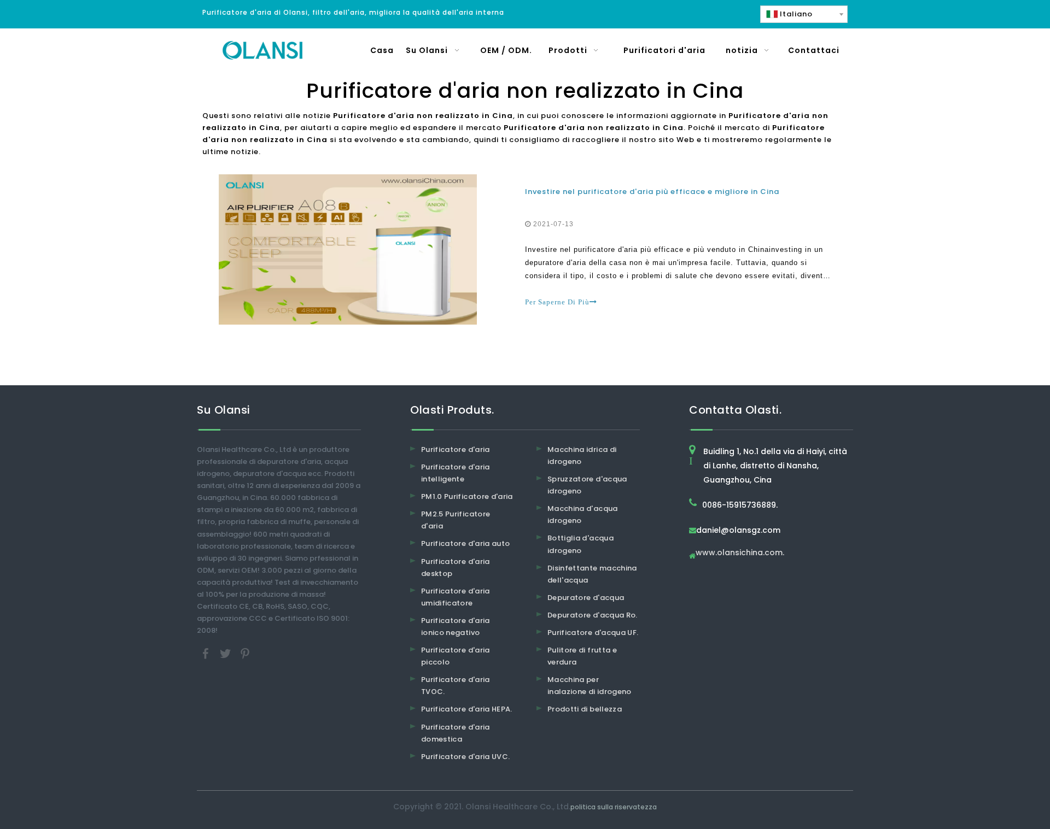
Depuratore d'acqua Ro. (592, 615)
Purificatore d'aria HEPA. (466, 709)
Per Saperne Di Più (557, 302)
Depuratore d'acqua (585, 597)
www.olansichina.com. (740, 553)
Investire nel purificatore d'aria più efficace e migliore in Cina (652, 191)
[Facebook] (207, 653)
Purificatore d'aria (455, 449)
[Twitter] (226, 653)
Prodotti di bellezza (584, 709)
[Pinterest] (245, 653)
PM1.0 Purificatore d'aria (467, 496)
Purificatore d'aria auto (465, 543)
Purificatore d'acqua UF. (592, 632)
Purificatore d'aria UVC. (465, 756)
